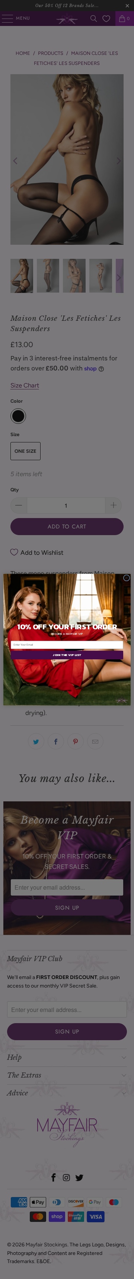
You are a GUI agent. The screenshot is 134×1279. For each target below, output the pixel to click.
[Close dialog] (126, 577)
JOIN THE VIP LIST (67, 654)
